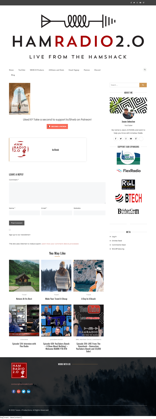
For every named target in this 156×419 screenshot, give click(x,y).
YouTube (21, 70)
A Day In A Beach (88, 298)
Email (44, 208)
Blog (13, 75)
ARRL (77, 339)
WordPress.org (118, 249)
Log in (114, 236)
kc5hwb (55, 149)
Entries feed (117, 240)
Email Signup (74, 70)
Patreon (87, 70)
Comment (14, 180)
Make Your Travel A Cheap (56, 298)
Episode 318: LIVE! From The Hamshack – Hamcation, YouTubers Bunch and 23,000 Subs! (88, 347)
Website (77, 208)
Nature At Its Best (24, 298)
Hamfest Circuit (86, 339)
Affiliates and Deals (56, 70)
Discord (97, 70)
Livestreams (96, 339)
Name (12, 208)
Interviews (24, 339)
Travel (24, 295)
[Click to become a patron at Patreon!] (57, 129)
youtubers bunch (56, 339)
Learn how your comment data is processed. (60, 244)
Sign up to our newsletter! (19, 235)
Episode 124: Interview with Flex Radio (24, 345)
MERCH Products (37, 70)
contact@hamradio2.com (22, 384)
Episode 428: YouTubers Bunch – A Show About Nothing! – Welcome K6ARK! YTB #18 (56, 346)
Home (11, 70)
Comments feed (119, 245)
